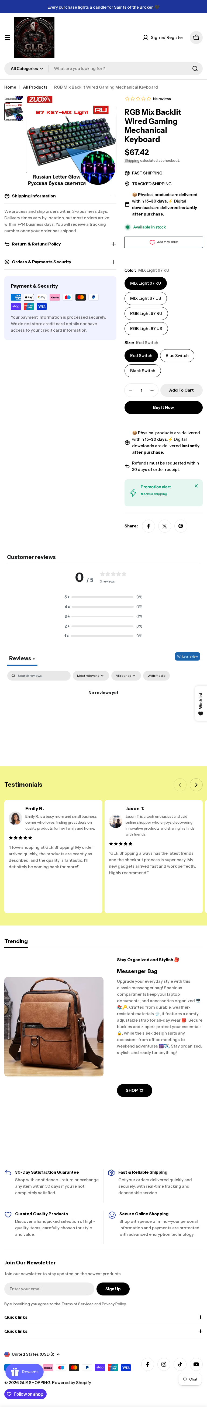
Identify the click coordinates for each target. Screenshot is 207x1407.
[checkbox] (156, 676)
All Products (35, 87)
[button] (103, 597)
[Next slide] (196, 784)
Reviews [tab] (22, 658)
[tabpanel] (103, 711)
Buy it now (163, 407)
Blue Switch (177, 355)
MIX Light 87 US (145, 298)
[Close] (196, 486)
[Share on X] (164, 526)
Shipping (132, 160)
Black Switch (142, 370)
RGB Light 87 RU (146, 313)
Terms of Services (77, 1303)
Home (10, 87)
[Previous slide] (180, 784)
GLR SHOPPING (35, 1382)
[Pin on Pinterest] (180, 526)
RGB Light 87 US (146, 328)
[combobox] (103, 68)
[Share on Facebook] (148, 526)
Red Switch (141, 355)
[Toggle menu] (7, 37)
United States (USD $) (33, 1354)
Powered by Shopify (71, 1382)
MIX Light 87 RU (145, 283)
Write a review (187, 656)
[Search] (195, 68)
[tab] (16, 943)
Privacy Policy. (114, 1303)
